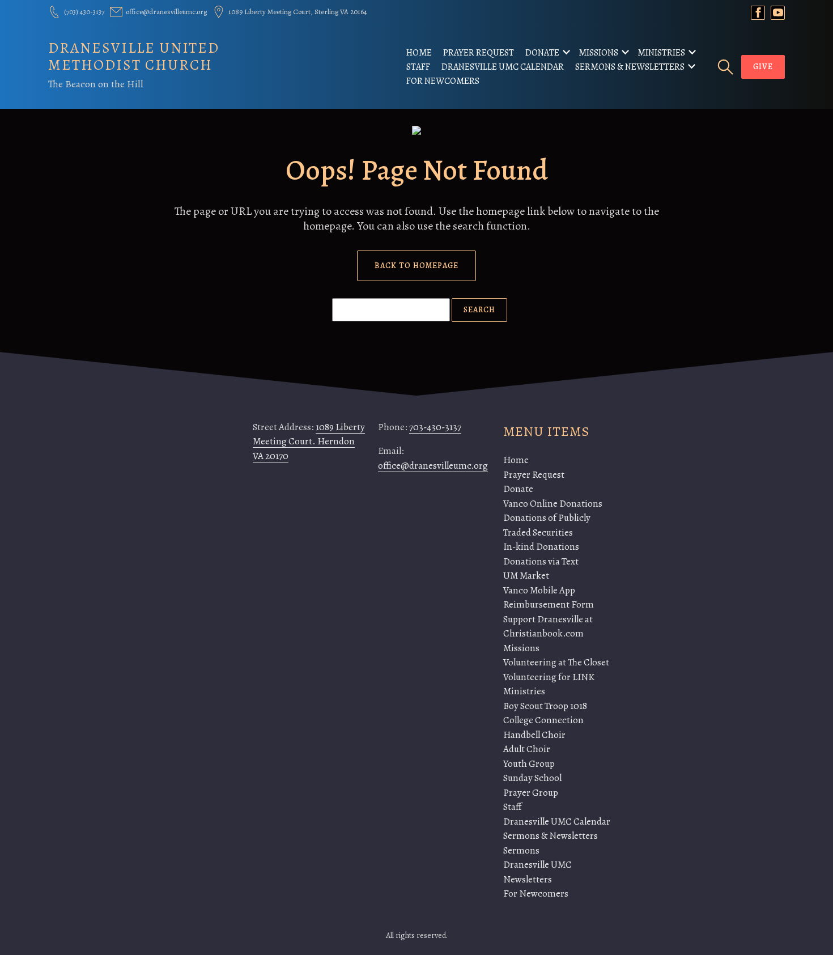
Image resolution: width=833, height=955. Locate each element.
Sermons (521, 850)
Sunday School (532, 777)
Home (419, 52)
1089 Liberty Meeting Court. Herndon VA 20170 (309, 441)
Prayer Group (530, 792)
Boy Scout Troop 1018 (545, 705)
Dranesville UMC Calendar (502, 67)
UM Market (526, 575)
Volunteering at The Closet (556, 662)
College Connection (543, 720)
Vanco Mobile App (539, 590)
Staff (418, 67)
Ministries (661, 52)
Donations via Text (541, 561)
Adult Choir (526, 748)
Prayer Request (478, 52)
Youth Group (529, 763)
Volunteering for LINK (548, 677)
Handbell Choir (534, 734)
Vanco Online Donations (552, 503)
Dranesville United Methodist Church (133, 56)
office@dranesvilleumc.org (433, 465)
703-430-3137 (435, 427)
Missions (598, 52)
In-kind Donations (541, 546)
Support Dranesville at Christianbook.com (548, 626)
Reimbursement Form (548, 604)
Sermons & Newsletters (630, 67)
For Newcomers (442, 81)
